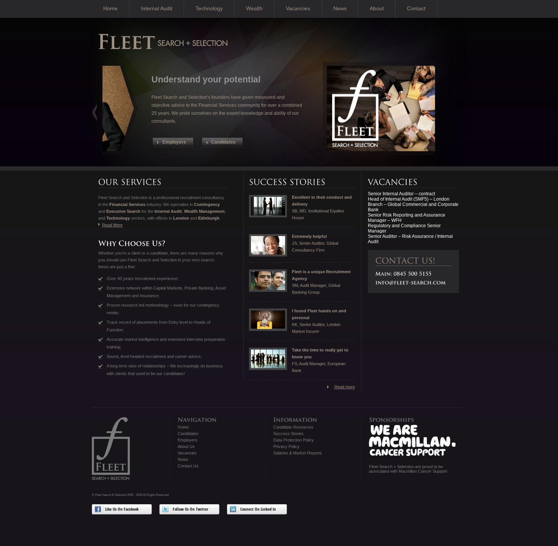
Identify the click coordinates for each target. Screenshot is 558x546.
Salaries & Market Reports (297, 453)
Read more (344, 387)
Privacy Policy (286, 446)
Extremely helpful (309, 236)
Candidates (188, 433)
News (340, 8)
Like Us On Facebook (122, 510)
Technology (209, 8)
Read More (112, 225)
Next (94, 112)
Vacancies (298, 8)
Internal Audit (156, 8)
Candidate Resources (293, 427)
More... (286, 134)
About (377, 8)
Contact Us (188, 466)
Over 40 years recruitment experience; (142, 278)
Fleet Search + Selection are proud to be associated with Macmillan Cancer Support (408, 468)
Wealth (254, 8)
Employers (187, 440)
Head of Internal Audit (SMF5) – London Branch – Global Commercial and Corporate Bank (413, 204)
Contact (416, 8)
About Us (186, 446)
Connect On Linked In (258, 510)
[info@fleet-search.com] (410, 282)
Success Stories (288, 433)
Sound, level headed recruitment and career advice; (154, 356)
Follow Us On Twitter (190, 510)
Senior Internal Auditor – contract (401, 193)
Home (110, 8)
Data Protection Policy (293, 440)
